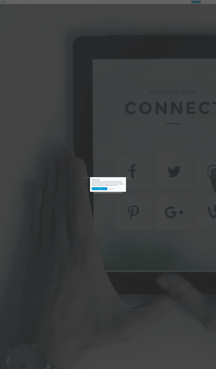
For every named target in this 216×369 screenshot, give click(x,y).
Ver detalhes (111, 188)
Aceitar (99, 188)
